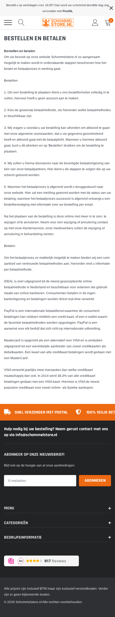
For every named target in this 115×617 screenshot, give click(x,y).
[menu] (8, 23)
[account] (95, 22)
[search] (21, 22)
